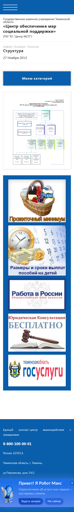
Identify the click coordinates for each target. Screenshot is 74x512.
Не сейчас (54, 501)
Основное (19, 46)
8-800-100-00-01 (17, 443)
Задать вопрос (31, 501)
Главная (7, 46)
